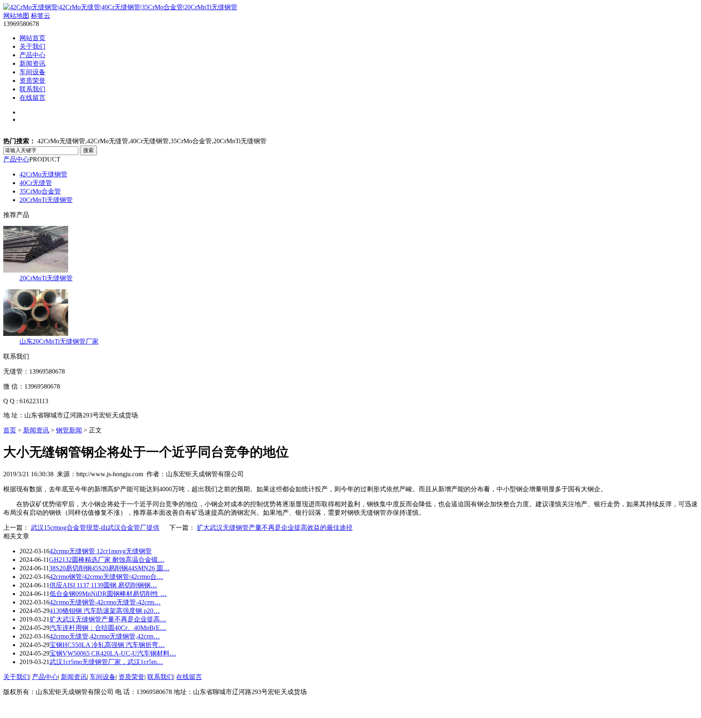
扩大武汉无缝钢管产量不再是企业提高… (107, 619)
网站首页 (32, 37)
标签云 (40, 15)
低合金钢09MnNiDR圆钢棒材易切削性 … (108, 593)
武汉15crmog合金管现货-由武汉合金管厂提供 (95, 527)
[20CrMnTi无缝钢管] (35, 270)
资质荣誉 (32, 80)
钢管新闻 (69, 430)
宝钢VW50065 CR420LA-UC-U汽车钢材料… (112, 653)
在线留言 (32, 97)
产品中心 (32, 55)
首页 (9, 430)
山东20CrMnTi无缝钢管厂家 (59, 341)
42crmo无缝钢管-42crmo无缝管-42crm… (105, 602)
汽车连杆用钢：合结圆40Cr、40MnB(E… (107, 627)
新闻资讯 (32, 63)
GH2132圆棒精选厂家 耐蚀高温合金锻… (106, 559)
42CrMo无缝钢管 (43, 174)
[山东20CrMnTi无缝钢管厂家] (35, 333)
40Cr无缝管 (35, 182)
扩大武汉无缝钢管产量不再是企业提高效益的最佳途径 (275, 527)
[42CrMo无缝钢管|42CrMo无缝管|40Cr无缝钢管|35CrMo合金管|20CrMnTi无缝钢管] (120, 7)
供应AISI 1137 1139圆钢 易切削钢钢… (103, 585)
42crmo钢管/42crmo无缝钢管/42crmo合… (106, 576)
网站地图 (16, 15)
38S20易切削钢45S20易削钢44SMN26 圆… (109, 568)
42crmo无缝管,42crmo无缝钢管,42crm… (104, 636)
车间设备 (32, 72)
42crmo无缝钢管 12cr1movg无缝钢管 (100, 551)
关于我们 (32, 46)
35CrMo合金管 (40, 191)
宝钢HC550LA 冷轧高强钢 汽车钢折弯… (107, 644)
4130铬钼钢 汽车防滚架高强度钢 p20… (104, 610)
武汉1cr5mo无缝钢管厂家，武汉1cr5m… (106, 661)
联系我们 (32, 89)
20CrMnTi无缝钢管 (46, 199)
